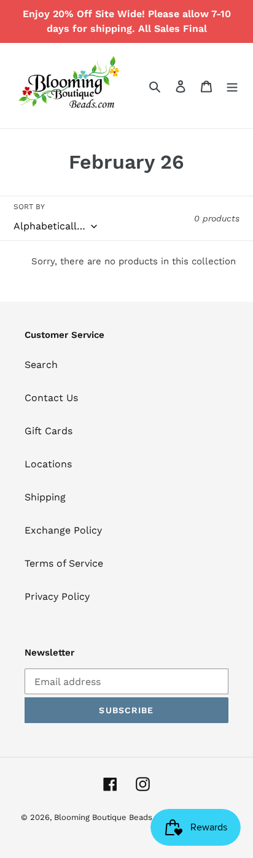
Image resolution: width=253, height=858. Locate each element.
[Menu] (232, 85)
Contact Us (51, 398)
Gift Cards (48, 431)
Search (41, 364)
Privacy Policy (57, 596)
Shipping (45, 497)
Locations (48, 464)
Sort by (29, 206)
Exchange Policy (63, 530)
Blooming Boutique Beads (103, 817)
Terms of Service (64, 563)
